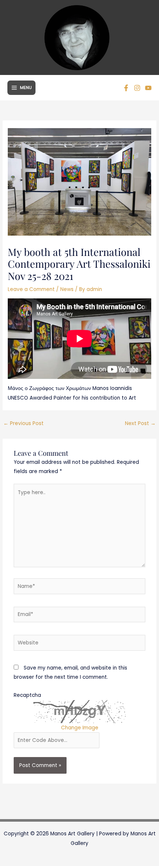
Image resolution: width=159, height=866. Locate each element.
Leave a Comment (31, 289)
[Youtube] (148, 88)
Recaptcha (27, 695)
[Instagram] (137, 88)
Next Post (140, 423)
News (67, 289)
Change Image (79, 727)
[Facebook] (126, 88)
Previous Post (23, 423)
